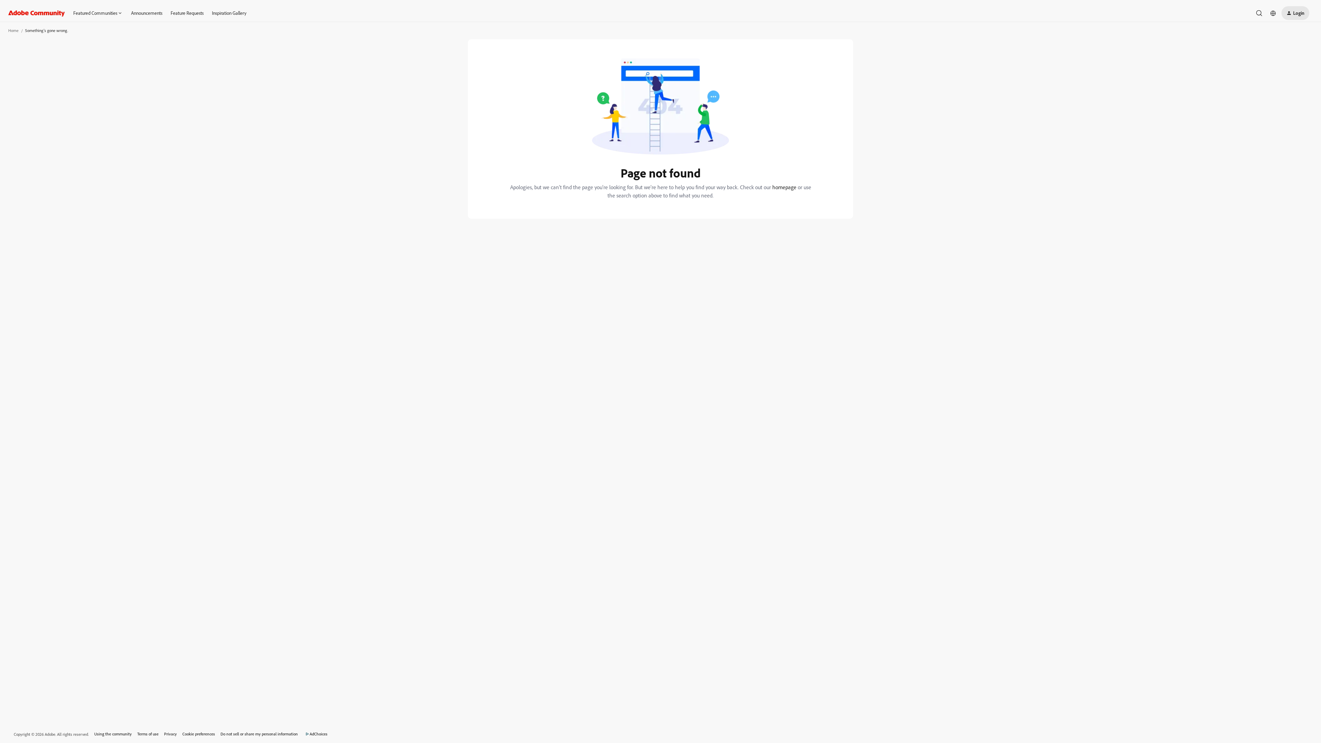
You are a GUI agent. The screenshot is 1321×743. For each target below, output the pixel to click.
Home (13, 30)
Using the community (113, 733)
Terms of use (148, 733)
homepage (784, 187)
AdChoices (318, 733)
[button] (1295, 13)
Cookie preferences (198, 733)
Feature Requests (187, 13)
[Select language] (1273, 13)
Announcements (146, 13)
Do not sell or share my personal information (259, 733)
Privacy (170, 733)
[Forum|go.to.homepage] (36, 13)
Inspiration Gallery (229, 13)
